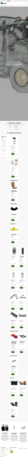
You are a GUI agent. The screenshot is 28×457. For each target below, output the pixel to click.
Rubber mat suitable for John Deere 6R (14, 214)
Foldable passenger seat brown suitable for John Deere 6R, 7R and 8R (14, 191)
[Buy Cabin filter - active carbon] (14, 315)
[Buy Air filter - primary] (14, 383)
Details (16, 154)
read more (4, 440)
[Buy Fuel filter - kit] (14, 162)
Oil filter (12, 409)
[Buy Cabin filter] (14, 296)
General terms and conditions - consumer (5, 449)
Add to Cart (13, 176)
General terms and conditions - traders (5, 451)
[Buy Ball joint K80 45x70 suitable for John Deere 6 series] (22, 336)
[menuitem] (15, 1)
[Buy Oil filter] (14, 404)
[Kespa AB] (3, 3)
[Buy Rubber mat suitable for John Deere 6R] (14, 208)
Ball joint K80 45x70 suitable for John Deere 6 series (22, 342)
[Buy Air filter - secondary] (22, 383)
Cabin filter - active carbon (13, 320)
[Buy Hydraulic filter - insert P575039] (22, 251)
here (14, 441)
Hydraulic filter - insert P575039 (22, 256)
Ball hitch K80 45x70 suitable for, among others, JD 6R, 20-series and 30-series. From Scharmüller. (14, 342)
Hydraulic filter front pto (22, 280)
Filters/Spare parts (4, 5)
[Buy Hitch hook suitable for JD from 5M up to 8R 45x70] (14, 228)
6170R (13, 5)
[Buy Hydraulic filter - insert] (14, 274)
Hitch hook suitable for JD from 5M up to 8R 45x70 (14, 234)
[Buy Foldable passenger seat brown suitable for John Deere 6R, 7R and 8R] (14, 185)
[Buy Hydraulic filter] (14, 251)
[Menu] (26, 3)
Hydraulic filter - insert (13, 280)
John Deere (10, 5)
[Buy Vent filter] (14, 140)
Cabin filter (12, 301)
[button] (10, 448)
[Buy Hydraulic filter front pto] (22, 274)
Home (1, 5)
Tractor (8, 5)
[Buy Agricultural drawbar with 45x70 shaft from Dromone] (14, 360)
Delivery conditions (3, 452)
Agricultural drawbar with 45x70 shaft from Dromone (14, 366)
